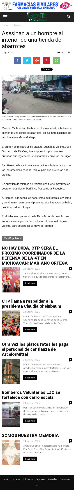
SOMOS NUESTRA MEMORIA (30, 435)
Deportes (40, 479)
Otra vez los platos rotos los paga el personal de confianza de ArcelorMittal (35, 349)
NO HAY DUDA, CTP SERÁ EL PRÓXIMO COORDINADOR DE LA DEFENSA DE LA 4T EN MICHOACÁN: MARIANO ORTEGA (35, 256)
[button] (69, 17)
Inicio (6, 479)
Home (5, 25)
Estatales (52, 479)
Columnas (65, 479)
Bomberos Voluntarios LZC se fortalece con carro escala (31, 395)
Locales (16, 479)
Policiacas (28, 479)
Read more (30, 283)
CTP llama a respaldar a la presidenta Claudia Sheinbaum (31, 304)
